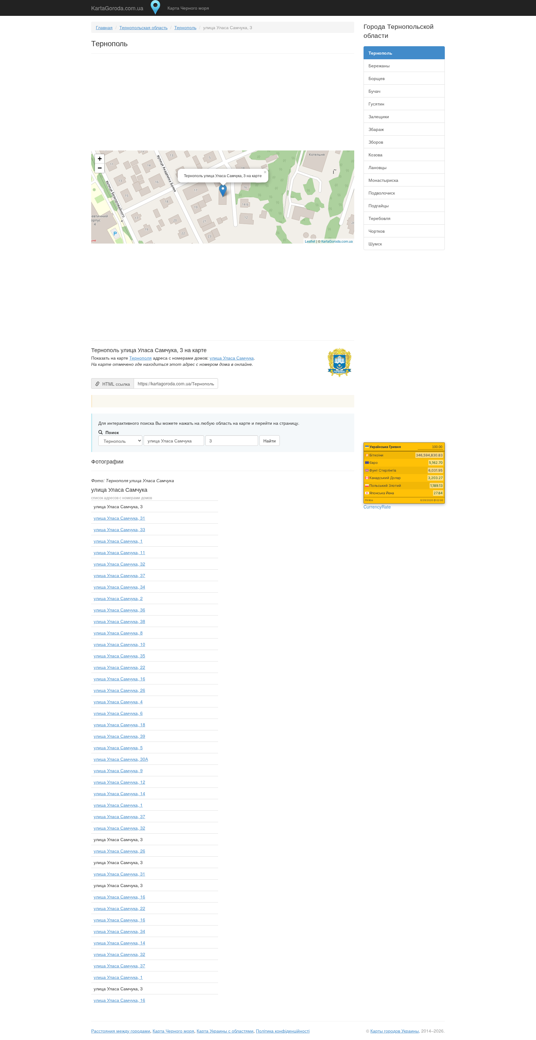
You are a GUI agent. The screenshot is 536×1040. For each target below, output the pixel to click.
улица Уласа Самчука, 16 (119, 678)
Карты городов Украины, (395, 1031)
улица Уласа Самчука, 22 (119, 667)
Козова (375, 154)
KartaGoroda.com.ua (117, 6)
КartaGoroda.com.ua (337, 241)
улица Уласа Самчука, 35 (119, 655)
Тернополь (185, 27)
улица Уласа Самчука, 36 (119, 610)
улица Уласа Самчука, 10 (119, 644)
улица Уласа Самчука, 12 (119, 782)
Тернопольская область (143, 27)
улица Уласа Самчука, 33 (119, 529)
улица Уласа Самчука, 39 (119, 736)
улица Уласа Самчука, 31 (119, 518)
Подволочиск (381, 193)
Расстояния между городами (120, 1031)
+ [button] (100, 159)
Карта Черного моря (188, 8)
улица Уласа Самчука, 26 (119, 690)
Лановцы (377, 167)
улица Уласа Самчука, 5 (118, 747)
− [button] (100, 168)
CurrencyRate (377, 507)
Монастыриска (383, 180)
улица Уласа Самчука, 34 (119, 587)
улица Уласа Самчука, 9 (118, 770)
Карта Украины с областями (225, 1031)
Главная (104, 27)
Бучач (374, 91)
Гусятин (376, 104)
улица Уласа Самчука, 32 (119, 564)
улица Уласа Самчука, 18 (119, 724)
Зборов (375, 142)
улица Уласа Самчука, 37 (119, 575)
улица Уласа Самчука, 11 (119, 552)
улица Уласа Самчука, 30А (121, 759)
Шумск (375, 243)
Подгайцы (378, 205)
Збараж (376, 129)
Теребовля (379, 218)
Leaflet (310, 241)
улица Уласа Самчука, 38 (119, 621)
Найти (269, 440)
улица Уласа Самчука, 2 (118, 598)
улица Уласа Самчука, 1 (118, 541)
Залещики (378, 116)
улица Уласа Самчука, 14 (119, 793)
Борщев (376, 78)
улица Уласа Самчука (232, 358)
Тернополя (140, 358)
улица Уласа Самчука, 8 (118, 633)
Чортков (376, 231)
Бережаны (379, 65)
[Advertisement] (222, 103)
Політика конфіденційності (283, 1031)
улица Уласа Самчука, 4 (118, 701)
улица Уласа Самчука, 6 (118, 713)
